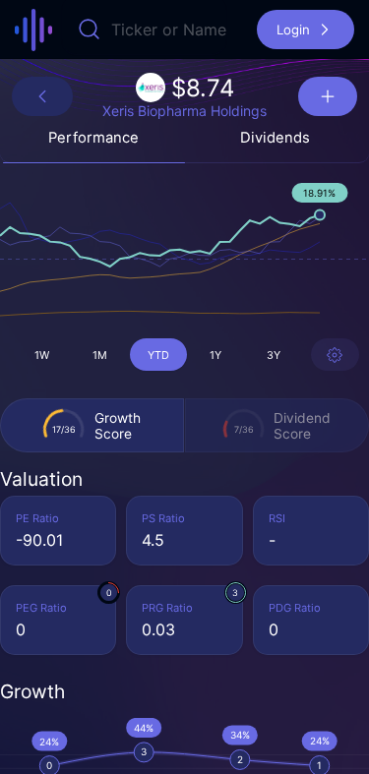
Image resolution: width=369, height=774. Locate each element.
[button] (305, 29)
